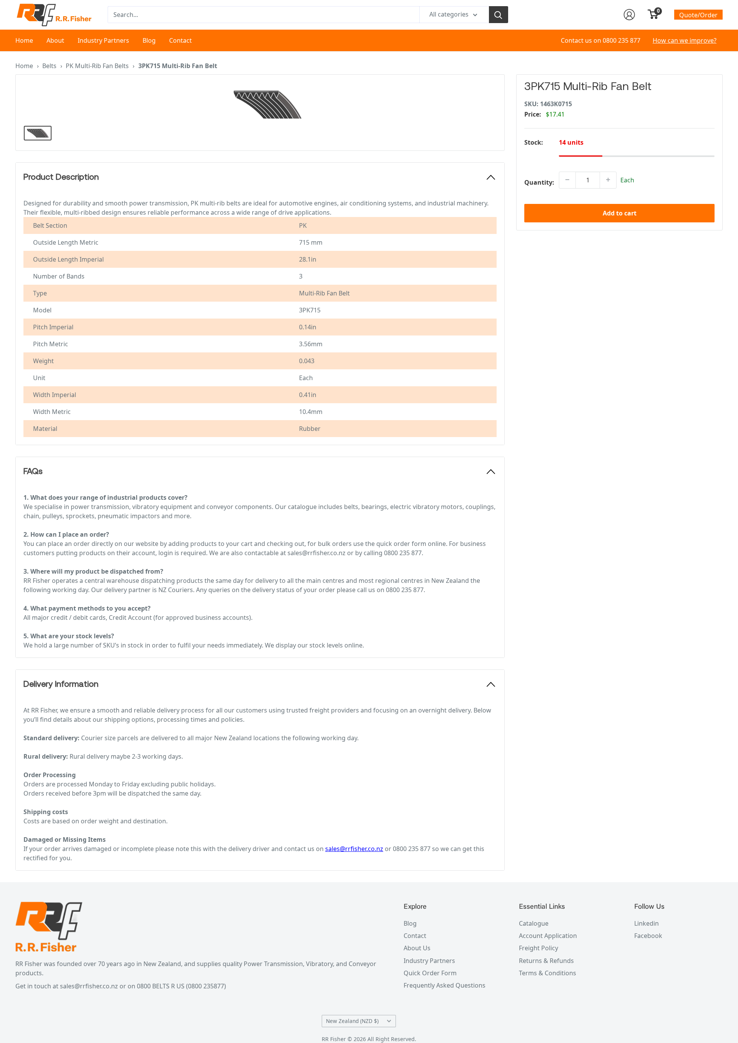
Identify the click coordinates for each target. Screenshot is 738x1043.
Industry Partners (103, 40)
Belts (49, 66)
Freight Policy (538, 948)
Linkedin (646, 923)
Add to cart (620, 213)
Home (24, 40)
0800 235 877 (621, 40)
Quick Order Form (430, 973)
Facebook (648, 935)
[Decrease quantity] (567, 180)
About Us (417, 948)
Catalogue (534, 923)
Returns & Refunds (546, 960)
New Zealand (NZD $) (352, 1021)
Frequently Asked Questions (444, 985)
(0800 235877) (206, 986)
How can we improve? (684, 40)
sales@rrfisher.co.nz (354, 848)
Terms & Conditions (547, 973)
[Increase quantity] (608, 180)
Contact (180, 40)
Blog (149, 40)
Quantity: (539, 182)
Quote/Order (698, 15)
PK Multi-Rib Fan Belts (97, 66)
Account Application (548, 935)
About (55, 40)
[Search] (498, 14)
